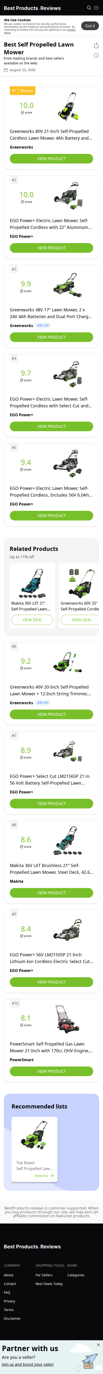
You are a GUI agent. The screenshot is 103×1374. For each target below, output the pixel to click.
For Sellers (44, 1275)
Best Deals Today (49, 1283)
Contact (10, 1283)
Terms (9, 1309)
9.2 (26, 661)
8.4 (26, 928)
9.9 (26, 284)
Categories (76, 1275)
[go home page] (32, 7)
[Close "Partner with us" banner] (98, 1345)
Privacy (9, 1301)
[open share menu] (96, 45)
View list (41, 1175)
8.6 (26, 839)
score (28, 112)
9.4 (26, 462)
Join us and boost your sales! (28, 1364)
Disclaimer (12, 1318)
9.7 (26, 373)
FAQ (7, 1292)
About (8, 1275)
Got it (90, 25)
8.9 (26, 750)
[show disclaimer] (96, 55)
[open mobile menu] (96, 8)
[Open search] (89, 7)
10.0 (26, 105)
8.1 (26, 1018)
